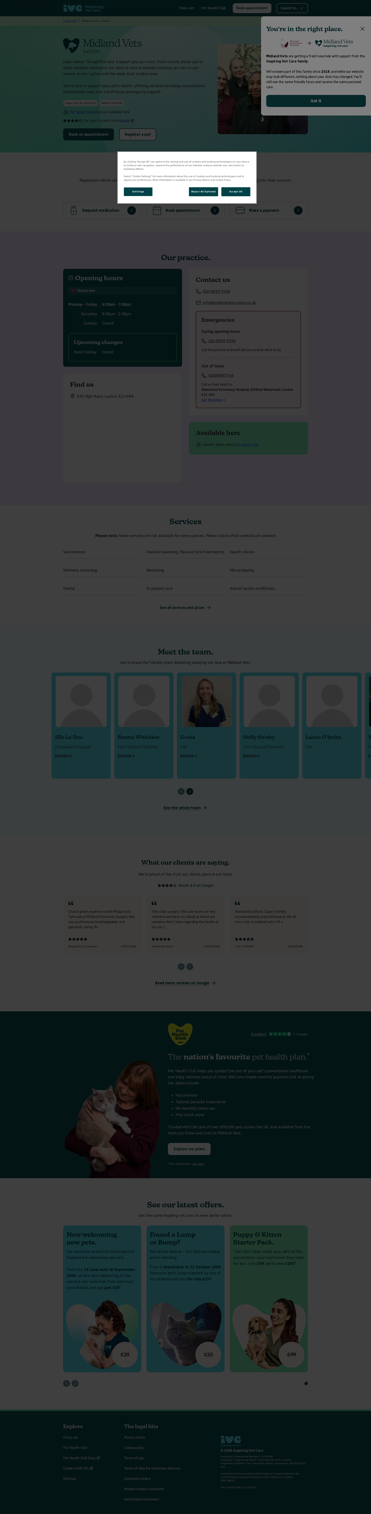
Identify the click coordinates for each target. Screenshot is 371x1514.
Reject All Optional (203, 191)
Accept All (235, 191)
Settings (138, 191)
